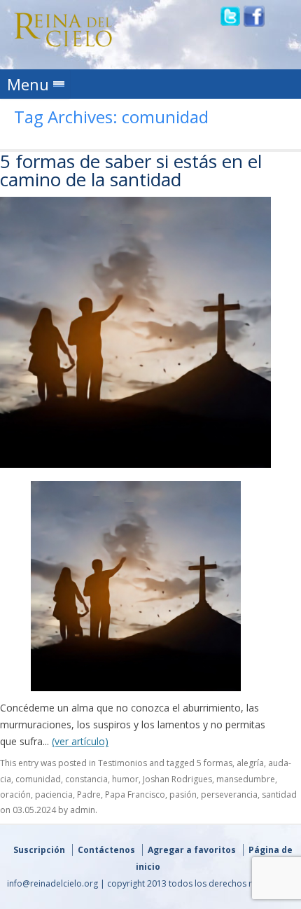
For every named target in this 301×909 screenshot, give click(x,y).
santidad (279, 794)
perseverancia (229, 794)
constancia (86, 779)
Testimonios (122, 763)
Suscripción (39, 850)
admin (82, 810)
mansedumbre (245, 779)
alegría (250, 763)
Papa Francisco (135, 794)
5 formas (214, 763)
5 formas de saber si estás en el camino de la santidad (131, 170)
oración (15, 794)
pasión (183, 794)
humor (125, 779)
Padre (89, 794)
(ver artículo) (80, 741)
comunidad (38, 779)
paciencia (54, 794)
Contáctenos (106, 850)
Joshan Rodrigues (177, 779)
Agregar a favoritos (192, 850)
